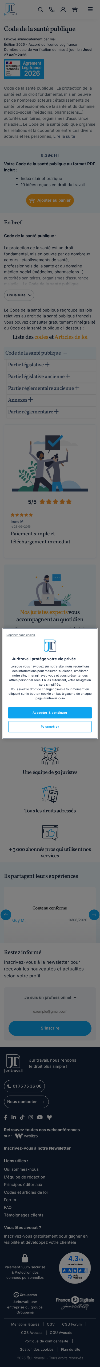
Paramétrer (50, 726)
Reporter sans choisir (20, 635)
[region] (49, 683)
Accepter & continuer (50, 713)
